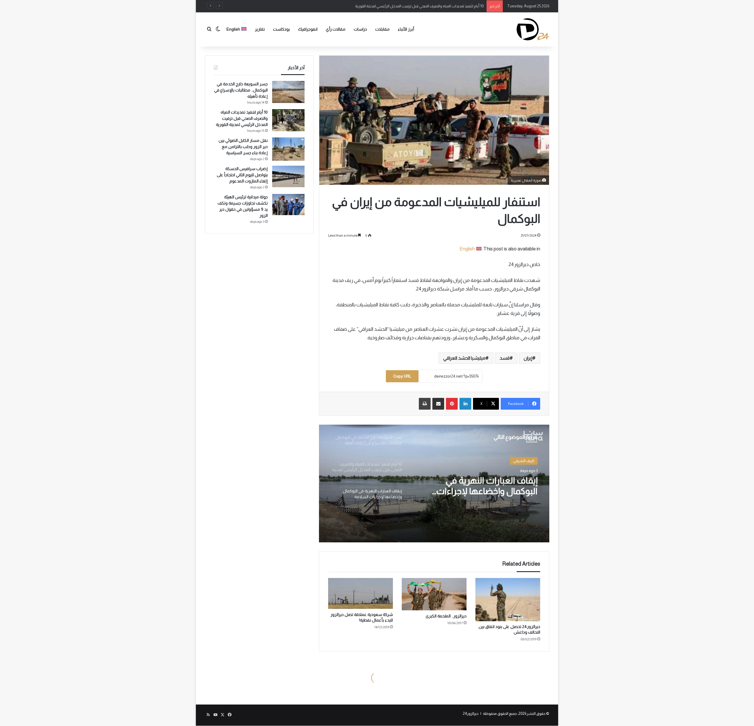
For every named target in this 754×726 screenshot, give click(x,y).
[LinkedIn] (465, 404)
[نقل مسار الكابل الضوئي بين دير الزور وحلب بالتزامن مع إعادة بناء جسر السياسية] (288, 149)
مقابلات (382, 29)
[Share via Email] (438, 404)
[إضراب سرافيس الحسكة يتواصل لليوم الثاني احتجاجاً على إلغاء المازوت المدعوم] (288, 176)
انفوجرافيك (308, 29)
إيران (528, 357)
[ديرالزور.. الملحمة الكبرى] (434, 594)
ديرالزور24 (471, 713)
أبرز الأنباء (406, 29)
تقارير (260, 29)
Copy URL (402, 376)
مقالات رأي (335, 29)
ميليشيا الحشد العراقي (464, 357)
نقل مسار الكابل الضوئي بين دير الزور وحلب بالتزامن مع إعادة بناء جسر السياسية (243, 146)
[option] (434, 483)
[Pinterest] (452, 404)
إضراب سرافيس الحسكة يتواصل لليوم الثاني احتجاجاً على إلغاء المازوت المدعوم (242, 174)
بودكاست (281, 29)
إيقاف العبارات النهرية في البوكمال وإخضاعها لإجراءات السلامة (487, 486)
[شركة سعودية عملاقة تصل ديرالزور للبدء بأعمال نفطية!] (360, 593)
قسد (505, 357)
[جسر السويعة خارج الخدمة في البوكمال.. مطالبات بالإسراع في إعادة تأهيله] (288, 92)
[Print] (425, 404)
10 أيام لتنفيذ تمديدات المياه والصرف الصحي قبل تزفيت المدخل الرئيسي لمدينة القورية (419, 6)
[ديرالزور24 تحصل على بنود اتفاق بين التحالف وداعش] (507, 599)
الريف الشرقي (523, 460)
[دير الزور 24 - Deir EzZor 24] (533, 29)
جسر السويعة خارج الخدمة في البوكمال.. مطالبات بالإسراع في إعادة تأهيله (241, 90)
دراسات (360, 29)
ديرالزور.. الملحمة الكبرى (446, 616)
